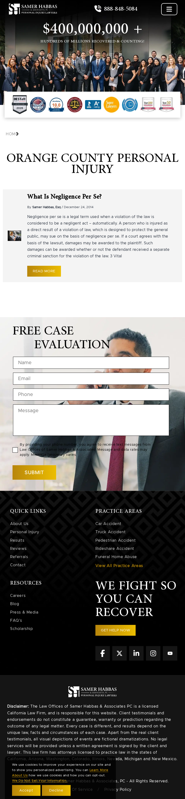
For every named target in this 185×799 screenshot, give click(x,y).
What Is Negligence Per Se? (64, 196)
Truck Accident (110, 532)
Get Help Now (115, 630)
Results (17, 540)
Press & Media (24, 612)
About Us (19, 524)
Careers (18, 596)
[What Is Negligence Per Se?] (14, 235)
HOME (12, 134)
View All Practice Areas (119, 566)
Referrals (19, 557)
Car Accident (108, 524)
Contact (18, 565)
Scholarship (21, 629)
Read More (44, 271)
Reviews (18, 549)
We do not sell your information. (39, 780)
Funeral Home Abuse (116, 557)
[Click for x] (119, 659)
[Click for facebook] (102, 659)
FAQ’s (16, 620)
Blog (14, 604)
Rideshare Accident (114, 549)
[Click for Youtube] (170, 659)
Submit (34, 472)
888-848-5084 (119, 9)
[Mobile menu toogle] (169, 9)
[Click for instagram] (153, 659)
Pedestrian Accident (115, 540)
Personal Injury (24, 532)
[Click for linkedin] (136, 659)
